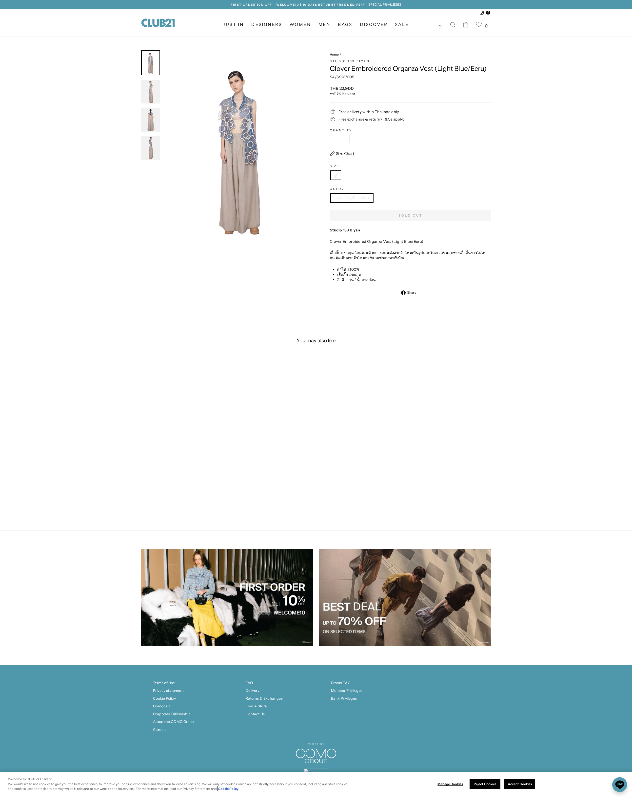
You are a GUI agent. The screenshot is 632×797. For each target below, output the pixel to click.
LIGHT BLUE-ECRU (352, 198)
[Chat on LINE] (619, 784)
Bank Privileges (344, 698)
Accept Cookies (520, 784)
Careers (160, 729)
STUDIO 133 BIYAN (350, 61)
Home (334, 54)
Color (337, 189)
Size (334, 166)
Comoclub (162, 706)
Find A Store (256, 706)
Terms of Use (164, 683)
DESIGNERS (266, 24)
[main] (316, 784)
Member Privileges (346, 690)
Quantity (341, 130)
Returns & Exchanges (264, 698)
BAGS (345, 24)
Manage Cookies (450, 784)
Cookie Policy (164, 698)
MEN (324, 24)
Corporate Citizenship (172, 714)
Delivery (252, 690)
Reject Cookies (485, 784)
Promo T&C (341, 683)
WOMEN (300, 24)
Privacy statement (168, 690)
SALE (402, 24)
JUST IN (233, 24)
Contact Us (255, 714)
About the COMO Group (173, 721)
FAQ (249, 683)
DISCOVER (374, 24)
